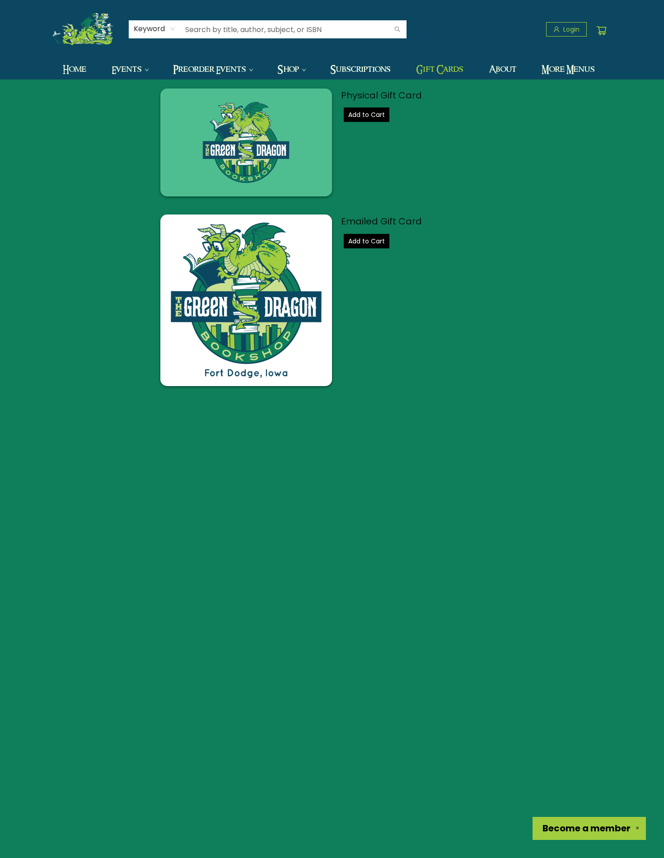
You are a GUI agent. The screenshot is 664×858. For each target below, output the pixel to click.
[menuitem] (74, 69)
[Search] (397, 29)
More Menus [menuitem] (568, 69)
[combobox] (155, 28)
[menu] (332, 69)
